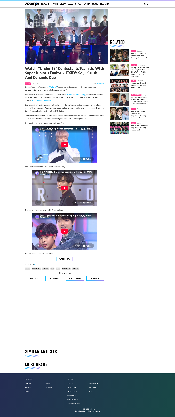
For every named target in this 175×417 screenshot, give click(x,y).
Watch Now (64, 259)
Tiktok (96, 278)
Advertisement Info (73, 403)
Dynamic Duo (36, 268)
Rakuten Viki (92, 411)
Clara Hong (100, 83)
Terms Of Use (71, 387)
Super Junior (37, 100)
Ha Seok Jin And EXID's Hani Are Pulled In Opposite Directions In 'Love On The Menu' (139, 100)
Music (95, 4)
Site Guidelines (93, 383)
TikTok (48, 383)
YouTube (49, 387)
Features (104, 4)
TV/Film (28, 83)
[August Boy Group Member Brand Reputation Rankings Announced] (119, 113)
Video (63, 4)
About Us (70, 383)
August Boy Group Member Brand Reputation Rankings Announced (138, 114)
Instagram (75, 278)
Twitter (55, 279)
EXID (78, 94)
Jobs (90, 391)
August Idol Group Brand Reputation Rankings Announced (140, 85)
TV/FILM (86, 4)
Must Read (35, 364)
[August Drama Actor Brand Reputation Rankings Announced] (119, 55)
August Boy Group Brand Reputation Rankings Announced (140, 128)
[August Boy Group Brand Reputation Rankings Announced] (119, 128)
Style (78, 4)
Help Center (93, 387)
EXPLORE (45, 4)
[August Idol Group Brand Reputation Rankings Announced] (119, 85)
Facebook (35, 279)
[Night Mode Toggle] (148, 4)
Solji (83, 94)
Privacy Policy (72, 391)
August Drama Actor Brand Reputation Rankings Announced (139, 55)
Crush (69, 94)
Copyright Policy (72, 399)
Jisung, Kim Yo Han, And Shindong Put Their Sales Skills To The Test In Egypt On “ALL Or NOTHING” (140, 72)
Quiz (55, 4)
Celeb (70, 4)
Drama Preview (136, 94)
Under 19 (53, 87)
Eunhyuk (47, 100)
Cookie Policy (71, 395)
